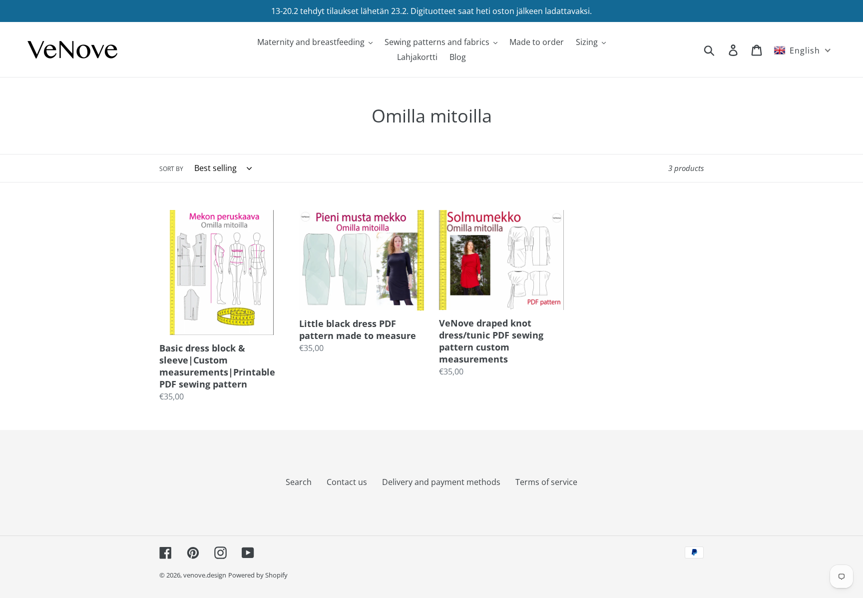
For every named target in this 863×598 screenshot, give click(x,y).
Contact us (347, 482)
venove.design (204, 575)
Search (299, 482)
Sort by (171, 168)
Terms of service (546, 482)
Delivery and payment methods (441, 482)
